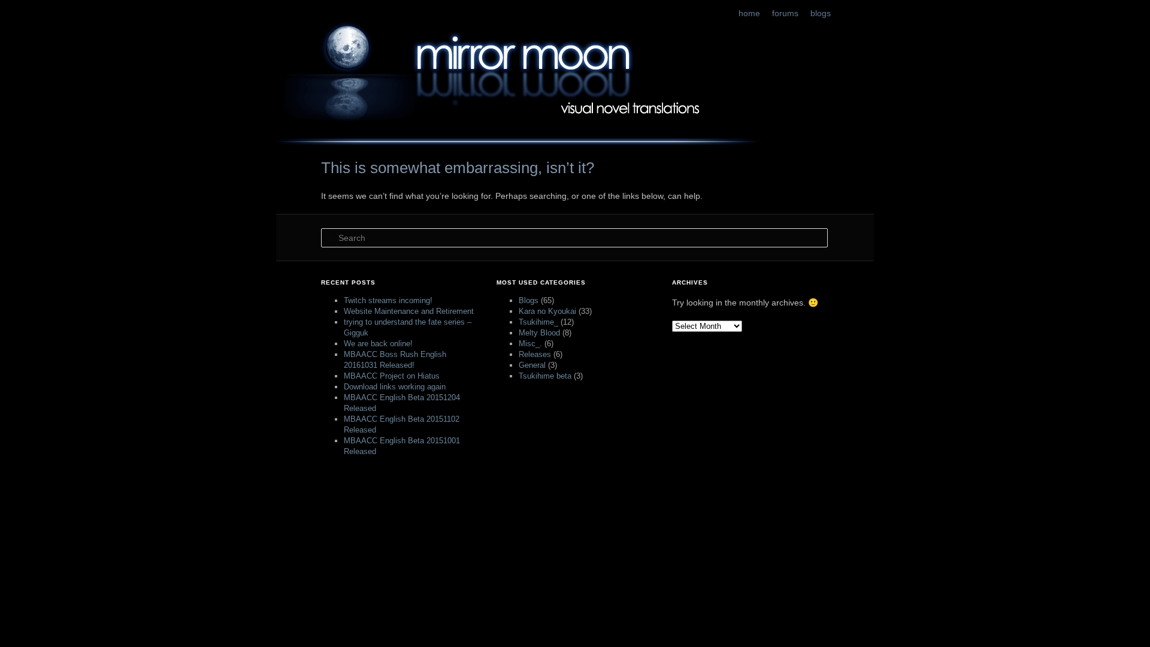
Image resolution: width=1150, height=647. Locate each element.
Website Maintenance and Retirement (409, 311)
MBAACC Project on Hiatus (392, 375)
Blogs (528, 300)
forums (785, 13)
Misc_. (530, 343)
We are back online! (378, 343)
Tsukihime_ (538, 322)
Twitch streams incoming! (388, 300)
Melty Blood (539, 332)
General (532, 365)
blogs (820, 13)
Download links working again (395, 386)
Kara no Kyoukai (547, 311)
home (749, 13)
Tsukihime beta (545, 375)
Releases (535, 354)
